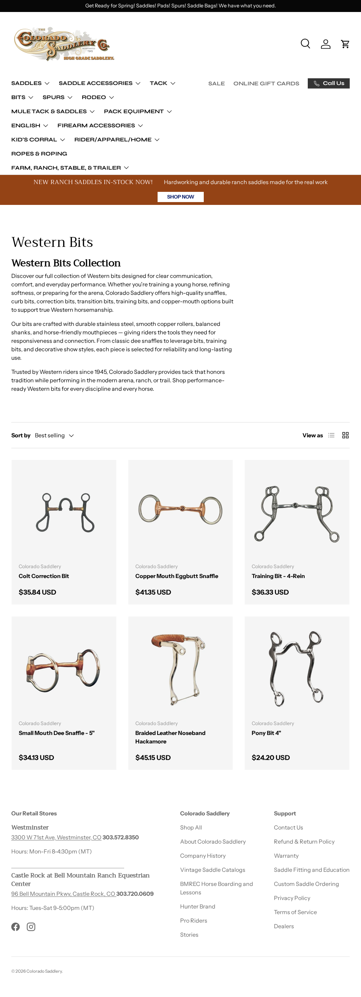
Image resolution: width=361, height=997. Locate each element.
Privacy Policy (292, 897)
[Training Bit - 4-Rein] (297, 512)
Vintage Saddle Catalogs (212, 869)
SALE (216, 83)
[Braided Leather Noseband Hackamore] (180, 669)
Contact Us (288, 827)
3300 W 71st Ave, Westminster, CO (56, 837)
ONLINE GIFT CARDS (266, 83)
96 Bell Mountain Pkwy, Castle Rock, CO (63, 893)
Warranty (286, 855)
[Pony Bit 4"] (297, 669)
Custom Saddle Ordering (306, 883)
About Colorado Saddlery (213, 841)
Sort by (21, 435)
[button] (345, 44)
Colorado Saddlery (44, 971)
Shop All (191, 827)
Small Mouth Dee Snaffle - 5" (57, 732)
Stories (189, 934)
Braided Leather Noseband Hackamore (170, 737)
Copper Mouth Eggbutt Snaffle (176, 575)
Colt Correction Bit (44, 575)
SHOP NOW (180, 197)
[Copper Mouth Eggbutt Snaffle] (180, 512)
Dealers (284, 926)
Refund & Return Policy (304, 841)
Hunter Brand (197, 906)
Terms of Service (295, 912)
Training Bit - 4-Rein (278, 575)
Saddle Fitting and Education (312, 869)
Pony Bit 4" (266, 732)
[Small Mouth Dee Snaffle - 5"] (64, 669)
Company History (203, 855)
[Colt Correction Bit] (64, 512)
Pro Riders (193, 920)
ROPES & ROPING (39, 153)
